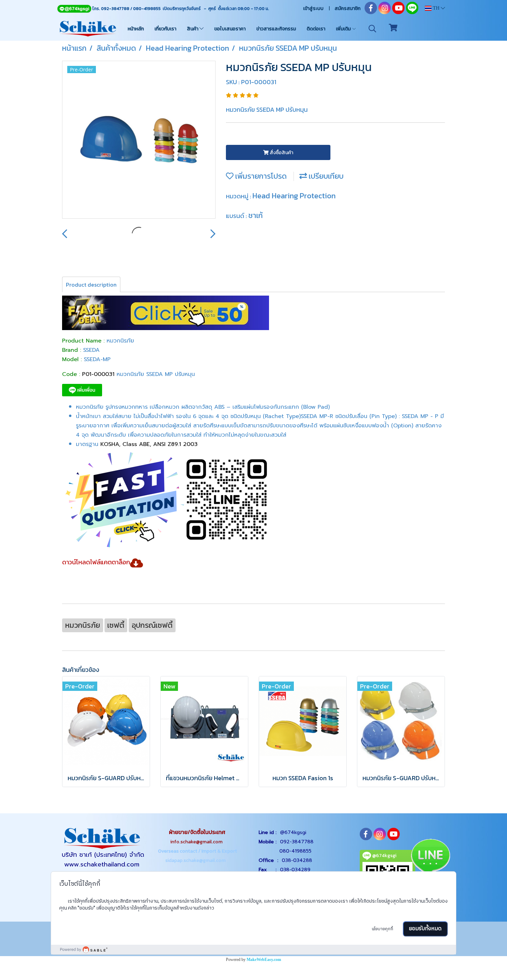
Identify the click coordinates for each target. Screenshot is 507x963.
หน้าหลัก (136, 28)
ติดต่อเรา (316, 28)
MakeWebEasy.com (264, 959)
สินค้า (193, 28)
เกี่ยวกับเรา (165, 28)
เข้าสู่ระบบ (313, 8)
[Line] (74, 9)
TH (436, 8)
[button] (372, 28)
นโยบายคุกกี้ (382, 929)
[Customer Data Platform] (253, 949)
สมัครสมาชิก (347, 8)
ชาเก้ (255, 215)
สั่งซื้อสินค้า (281, 152)
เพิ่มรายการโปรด (260, 176)
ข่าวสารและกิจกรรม (276, 28)
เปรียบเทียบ (325, 176)
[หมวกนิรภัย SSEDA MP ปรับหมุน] (138, 140)
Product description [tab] (91, 284)
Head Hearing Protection (294, 195)
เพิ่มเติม (344, 28)
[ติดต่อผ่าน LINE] (430, 857)
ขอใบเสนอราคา (230, 28)
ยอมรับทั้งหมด (425, 928)
